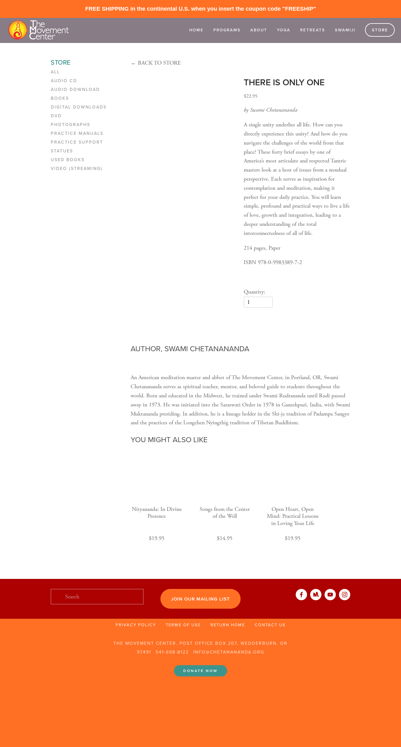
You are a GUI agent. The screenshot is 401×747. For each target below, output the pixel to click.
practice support (77, 142)
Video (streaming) (77, 169)
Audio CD (64, 81)
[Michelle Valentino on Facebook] (301, 594)
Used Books (68, 160)
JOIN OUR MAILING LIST (200, 599)
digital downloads (79, 107)
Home (196, 30)
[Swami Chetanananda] (330, 594)
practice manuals (77, 133)
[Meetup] (315, 594)
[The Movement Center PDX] (344, 594)
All (55, 72)
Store (380, 30)
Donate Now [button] (200, 670)
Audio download (75, 90)
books (60, 98)
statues (62, 151)
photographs (70, 125)
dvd (56, 116)
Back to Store (156, 62)
